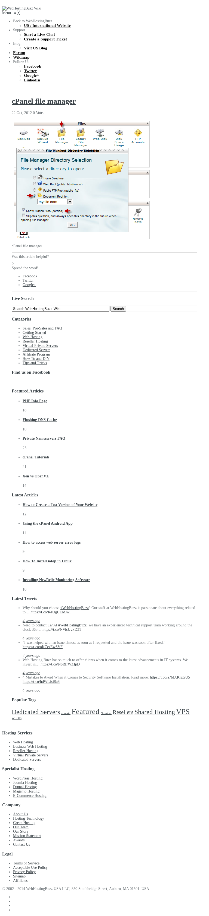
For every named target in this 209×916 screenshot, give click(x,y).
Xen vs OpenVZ (36, 476)
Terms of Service (26, 863)
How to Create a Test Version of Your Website (60, 505)
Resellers (123, 712)
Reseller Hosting (35, 341)
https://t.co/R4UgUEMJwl (50, 612)
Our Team (21, 827)
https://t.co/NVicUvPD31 (61, 629)
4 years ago (31, 621)
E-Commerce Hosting (30, 796)
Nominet (106, 713)
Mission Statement (27, 836)
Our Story (21, 831)
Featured (86, 711)
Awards (18, 840)
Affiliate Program (36, 354)
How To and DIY (36, 359)
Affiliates (20, 881)
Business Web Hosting (30, 746)
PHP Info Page (35, 401)
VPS (183, 712)
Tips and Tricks (35, 363)
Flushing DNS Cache (40, 420)
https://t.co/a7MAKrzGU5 (170, 677)
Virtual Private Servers (40, 346)
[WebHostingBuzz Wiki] (21, 8)
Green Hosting (24, 823)
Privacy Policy (24, 872)
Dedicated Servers (36, 350)
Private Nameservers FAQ (44, 438)
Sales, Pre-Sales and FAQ (42, 328)
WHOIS (16, 718)
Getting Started (34, 333)
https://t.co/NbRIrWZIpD (60, 664)
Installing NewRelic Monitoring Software (56, 580)
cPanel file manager (44, 101)
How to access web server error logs (52, 542)
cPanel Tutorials (36, 457)
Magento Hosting (26, 791)
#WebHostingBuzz (74, 608)
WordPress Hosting (27, 778)
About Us (20, 814)
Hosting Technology (28, 818)
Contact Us (21, 844)
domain (65, 713)
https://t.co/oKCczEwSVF (43, 647)
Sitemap (19, 876)
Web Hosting (32, 337)
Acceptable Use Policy (30, 868)
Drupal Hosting (25, 787)
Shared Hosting (154, 711)
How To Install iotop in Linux (47, 561)
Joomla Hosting (25, 783)
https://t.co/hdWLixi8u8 (41, 682)
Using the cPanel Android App (48, 523)
